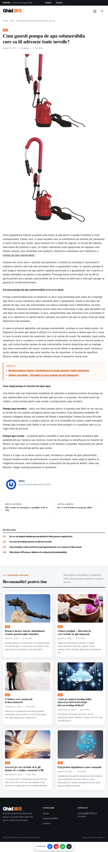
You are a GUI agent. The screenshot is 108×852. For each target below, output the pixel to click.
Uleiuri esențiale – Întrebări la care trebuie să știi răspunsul (43, 375)
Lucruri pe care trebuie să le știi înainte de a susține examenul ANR (24, 768)
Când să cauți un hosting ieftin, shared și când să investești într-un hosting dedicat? (75, 702)
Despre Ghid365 (50, 818)
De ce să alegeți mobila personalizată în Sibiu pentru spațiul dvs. (41, 536)
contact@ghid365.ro (87, 813)
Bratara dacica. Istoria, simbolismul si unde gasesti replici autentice (49, 370)
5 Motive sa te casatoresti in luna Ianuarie (18, 700)
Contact (59, 3)
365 (11, 21)
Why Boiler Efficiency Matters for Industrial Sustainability (38, 552)
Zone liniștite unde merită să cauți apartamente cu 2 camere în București (45, 547)
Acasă (5, 21)
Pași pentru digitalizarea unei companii (79, 767)
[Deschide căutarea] (102, 11)
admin (26, 48)
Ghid (13, 11)
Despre (48, 3)
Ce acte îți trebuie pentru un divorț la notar (30, 541)
